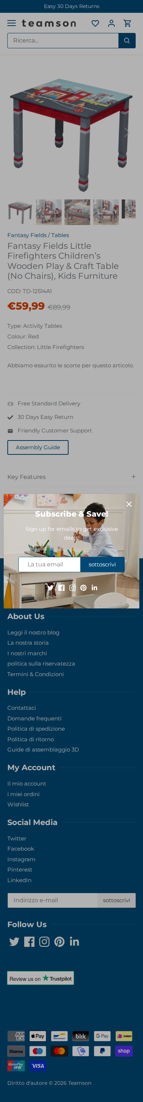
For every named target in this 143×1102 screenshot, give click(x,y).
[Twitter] (50, 587)
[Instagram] (72, 587)
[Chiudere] (129, 504)
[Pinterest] (83, 587)
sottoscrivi (102, 564)
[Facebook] (61, 587)
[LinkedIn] (94, 587)
